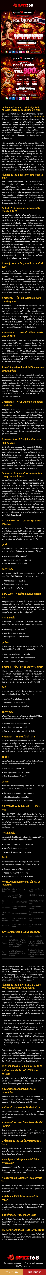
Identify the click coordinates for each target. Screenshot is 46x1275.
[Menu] (4, 5)
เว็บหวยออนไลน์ (38, 117)
